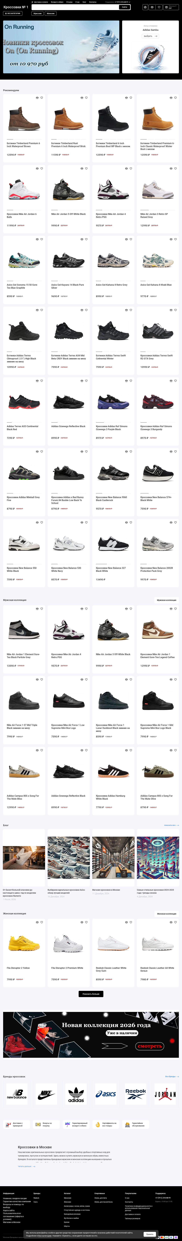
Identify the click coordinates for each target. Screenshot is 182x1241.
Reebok (36, 1198)
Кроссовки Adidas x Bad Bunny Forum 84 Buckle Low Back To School (67, 500)
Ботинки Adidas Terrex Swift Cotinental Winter (111, 357)
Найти (124, 7)
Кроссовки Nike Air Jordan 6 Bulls (22, 215)
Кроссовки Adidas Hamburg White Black (110, 797)
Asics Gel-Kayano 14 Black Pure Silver (67, 286)
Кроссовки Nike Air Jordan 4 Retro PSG (111, 215)
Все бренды (170, 1076)
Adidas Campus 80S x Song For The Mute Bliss (23, 797)
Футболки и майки (71, 1218)
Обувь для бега (100, 1198)
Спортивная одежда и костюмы (77, 1210)
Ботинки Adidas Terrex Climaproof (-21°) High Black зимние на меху (21, 358)
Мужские (38, 13)
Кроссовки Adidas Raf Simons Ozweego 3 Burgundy (156, 428)
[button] (8, 47)
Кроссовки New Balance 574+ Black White (155, 499)
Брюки (66, 1222)
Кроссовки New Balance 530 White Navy (66, 569)
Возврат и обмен (57, 2)
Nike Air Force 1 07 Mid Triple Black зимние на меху (22, 726)
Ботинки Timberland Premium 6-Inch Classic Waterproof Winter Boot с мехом (157, 146)
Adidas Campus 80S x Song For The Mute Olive (156, 797)
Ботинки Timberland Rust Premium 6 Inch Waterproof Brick (68, 145)
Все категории (14, 13)
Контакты (92, 2)
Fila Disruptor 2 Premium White (67, 968)
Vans (36, 1202)
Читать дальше (25, 1166)
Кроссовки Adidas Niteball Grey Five (23, 499)
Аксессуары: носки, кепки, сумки (77, 1206)
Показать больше (91, 994)
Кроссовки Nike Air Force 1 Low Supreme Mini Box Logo (67, 726)
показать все (169, 825)
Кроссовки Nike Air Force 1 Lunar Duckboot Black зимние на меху (113, 728)
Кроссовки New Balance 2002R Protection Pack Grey (156, 569)
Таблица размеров (132, 1219)
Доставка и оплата (41, 2)
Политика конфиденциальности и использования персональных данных (138, 1208)
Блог (84, 2)
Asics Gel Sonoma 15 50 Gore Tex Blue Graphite (22, 286)
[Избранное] (159, 7)
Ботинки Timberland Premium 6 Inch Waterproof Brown (23, 145)
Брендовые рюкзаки (72, 1214)
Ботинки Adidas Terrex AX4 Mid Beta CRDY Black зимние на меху (68, 357)
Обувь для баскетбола (103, 1202)
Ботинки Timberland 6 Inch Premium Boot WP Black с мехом (113, 145)
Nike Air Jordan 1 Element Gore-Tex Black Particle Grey (23, 656)
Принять (149, 1234)
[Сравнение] (152, 7)
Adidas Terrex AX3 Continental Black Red (22, 428)
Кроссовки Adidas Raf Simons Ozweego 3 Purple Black (111, 428)
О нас (78, 2)
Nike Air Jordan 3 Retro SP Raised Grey (154, 215)
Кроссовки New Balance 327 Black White (111, 569)
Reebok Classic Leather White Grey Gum (111, 969)
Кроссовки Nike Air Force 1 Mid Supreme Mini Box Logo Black (156, 726)
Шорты (67, 1226)
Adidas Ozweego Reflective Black (68, 426)
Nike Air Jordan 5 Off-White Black (68, 214)
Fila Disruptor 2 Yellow (18, 968)
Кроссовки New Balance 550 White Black (22, 569)
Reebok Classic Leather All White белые (157, 969)
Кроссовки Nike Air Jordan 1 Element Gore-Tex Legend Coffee (157, 656)
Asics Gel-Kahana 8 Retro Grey (111, 284)
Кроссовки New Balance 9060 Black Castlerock (111, 499)
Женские (50, 13)
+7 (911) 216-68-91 (116, 2)
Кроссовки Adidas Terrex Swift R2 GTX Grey (156, 357)
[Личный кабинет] (145, 7)
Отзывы (69, 2)
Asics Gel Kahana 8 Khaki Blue (156, 284)
